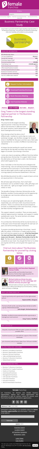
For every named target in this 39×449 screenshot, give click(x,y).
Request (31, 108)
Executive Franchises (9, 380)
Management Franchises (10, 375)
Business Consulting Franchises (19, 16)
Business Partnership (32, 16)
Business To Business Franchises (12, 358)
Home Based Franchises (10, 373)
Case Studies (13, 108)
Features (23, 108)
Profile (4, 108)
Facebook (13, 402)
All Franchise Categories (5, 16)
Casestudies (19, 18)
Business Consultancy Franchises (12, 350)
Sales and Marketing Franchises (12, 356)
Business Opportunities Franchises (13, 352)
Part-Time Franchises (9, 378)
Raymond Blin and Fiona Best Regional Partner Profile (22, 269)
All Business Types (19, 434)
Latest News (19, 438)
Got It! (35, 445)
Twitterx (17, 402)
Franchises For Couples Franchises (13, 369)
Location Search (20, 430)
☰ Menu (19, 11)
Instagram (25, 402)
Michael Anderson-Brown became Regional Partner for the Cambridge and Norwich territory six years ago (22, 280)
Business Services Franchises (11, 354)
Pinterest (21, 402)
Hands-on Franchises (9, 371)
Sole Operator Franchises (10, 377)
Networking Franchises (9, 360)
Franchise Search (19, 428)
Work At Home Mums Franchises (12, 382)
